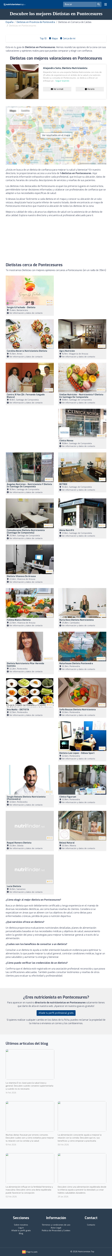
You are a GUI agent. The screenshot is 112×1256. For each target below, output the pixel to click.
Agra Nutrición (67, 351)
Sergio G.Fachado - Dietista (21, 307)
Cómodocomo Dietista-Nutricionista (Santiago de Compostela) (26, 531)
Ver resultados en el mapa (56, 135)
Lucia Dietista (14, 886)
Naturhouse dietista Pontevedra (76, 663)
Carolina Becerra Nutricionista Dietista (27, 351)
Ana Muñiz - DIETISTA (18, 709)
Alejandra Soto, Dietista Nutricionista (65, 68)
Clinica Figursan (67, 796)
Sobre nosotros (21, 1225)
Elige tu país (31, 1252)
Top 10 (43, 38)
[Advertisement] (56, 239)
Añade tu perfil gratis (21, 1230)
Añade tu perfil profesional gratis (56, 1012)
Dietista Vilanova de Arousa (21, 576)
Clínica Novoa (66, 440)
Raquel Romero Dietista (19, 842)
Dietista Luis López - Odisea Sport (76, 753)
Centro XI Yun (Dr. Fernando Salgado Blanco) (26, 396)
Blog (21, 1233)
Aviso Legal (56, 1228)
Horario (90, 89)
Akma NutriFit (66, 530)
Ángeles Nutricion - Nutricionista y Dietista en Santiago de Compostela (29, 485)
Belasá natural (67, 842)
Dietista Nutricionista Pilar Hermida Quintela (25, 664)
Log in (21, 1228)
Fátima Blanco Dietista (18, 620)
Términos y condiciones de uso (56, 1225)
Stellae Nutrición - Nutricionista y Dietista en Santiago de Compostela (81, 396)
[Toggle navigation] (105, 4)
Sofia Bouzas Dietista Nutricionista (77, 709)
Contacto (91, 1225)
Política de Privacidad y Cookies (56, 1230)
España (9, 22)
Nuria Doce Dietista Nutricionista (76, 620)
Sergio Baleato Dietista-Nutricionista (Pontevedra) (26, 798)
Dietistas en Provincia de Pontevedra (36, 22)
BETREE (63, 484)
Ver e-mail (58, 89)
